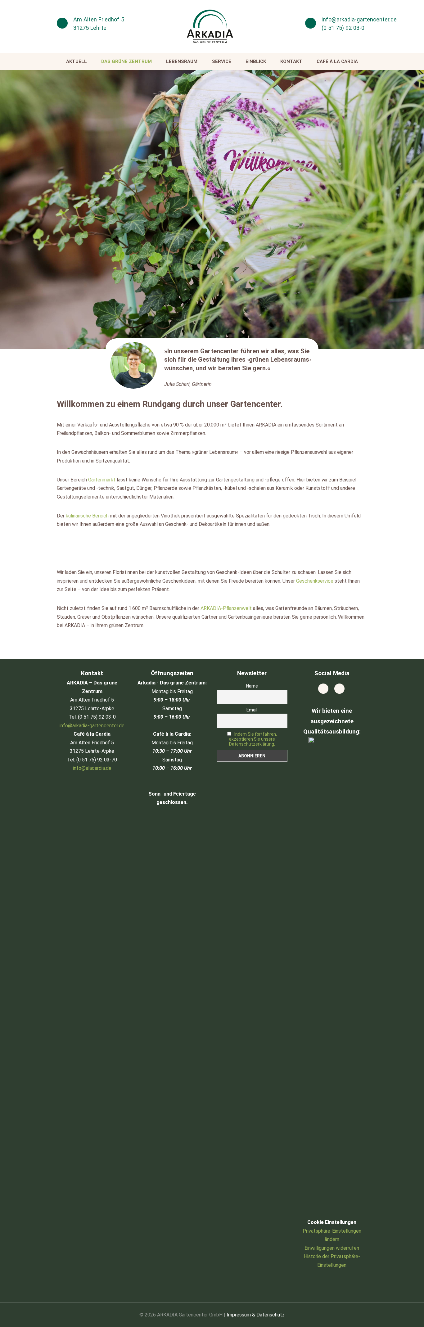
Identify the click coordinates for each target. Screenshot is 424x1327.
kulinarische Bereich (87, 516)
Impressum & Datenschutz (256, 1315)
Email (251, 709)
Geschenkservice (314, 581)
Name (252, 686)
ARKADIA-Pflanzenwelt (226, 608)
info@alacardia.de (92, 768)
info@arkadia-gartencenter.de (359, 19)
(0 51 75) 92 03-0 (343, 28)
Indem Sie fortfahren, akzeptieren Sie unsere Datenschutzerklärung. (253, 739)
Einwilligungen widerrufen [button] (331, 1248)
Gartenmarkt (101, 480)
